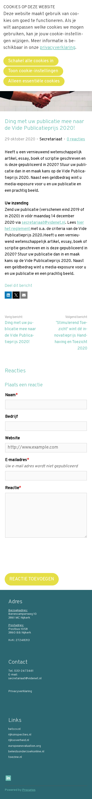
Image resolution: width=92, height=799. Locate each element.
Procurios (29, 790)
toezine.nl (15, 757)
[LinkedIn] (8, 778)
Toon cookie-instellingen (33, 71)
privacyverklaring (57, 48)
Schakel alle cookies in (31, 61)
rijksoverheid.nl (18, 740)
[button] (8, 295)
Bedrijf (11, 416)
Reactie (13, 488)
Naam (11, 395)
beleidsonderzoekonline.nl (26, 751)
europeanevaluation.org (24, 746)
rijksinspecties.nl (19, 735)
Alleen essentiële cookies (34, 81)
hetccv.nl (14, 729)
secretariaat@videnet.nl (43, 222)
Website (12, 438)
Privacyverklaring (20, 691)
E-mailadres (17, 460)
